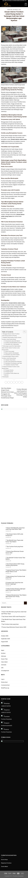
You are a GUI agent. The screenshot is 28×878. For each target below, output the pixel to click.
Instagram (6, 723)
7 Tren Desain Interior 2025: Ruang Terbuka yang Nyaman (15, 564)
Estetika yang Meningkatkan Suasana (13, 342)
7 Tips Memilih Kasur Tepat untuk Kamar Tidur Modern (14, 541)
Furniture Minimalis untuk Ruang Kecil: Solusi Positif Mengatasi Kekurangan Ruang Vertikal (20, 393)
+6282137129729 (6, 706)
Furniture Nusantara (6, 719)
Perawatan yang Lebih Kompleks (12, 354)
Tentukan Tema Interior (10, 359)
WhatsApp (7, 703)
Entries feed (4, 682)
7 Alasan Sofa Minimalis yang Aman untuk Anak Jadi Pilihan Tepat (15, 528)
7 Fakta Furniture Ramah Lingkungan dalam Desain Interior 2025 (15, 589)
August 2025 (4, 641)
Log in (2, 679)
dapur (2, 650)
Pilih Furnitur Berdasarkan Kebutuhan (13, 361)
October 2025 (4, 636)
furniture (9, 9)
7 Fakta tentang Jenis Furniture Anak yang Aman (15, 577)
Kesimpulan (6, 376)
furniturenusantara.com (7, 327)
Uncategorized (5, 670)
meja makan (4, 662)
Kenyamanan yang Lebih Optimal (12, 341)
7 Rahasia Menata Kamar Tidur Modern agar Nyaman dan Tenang (16, 595)
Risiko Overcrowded (9, 351)
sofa (19, 9)
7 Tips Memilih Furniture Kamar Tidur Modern (15, 558)
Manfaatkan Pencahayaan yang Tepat (13, 363)
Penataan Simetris (9, 370)
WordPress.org (5, 688)
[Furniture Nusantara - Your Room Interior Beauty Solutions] (8, 4)
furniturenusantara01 (6, 725)
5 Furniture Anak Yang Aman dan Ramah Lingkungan (14, 583)
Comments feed (5, 685)
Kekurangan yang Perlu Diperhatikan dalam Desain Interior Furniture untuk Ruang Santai (11, 347)
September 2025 (5, 638)
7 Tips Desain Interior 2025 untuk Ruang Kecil (14, 534)
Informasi (15, 9)
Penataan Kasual (9, 371)
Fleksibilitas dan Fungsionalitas (12, 344)
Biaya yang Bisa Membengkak (12, 353)
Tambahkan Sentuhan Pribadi (11, 364)
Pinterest (6, 729)
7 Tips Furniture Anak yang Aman (14, 546)
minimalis (3, 664)
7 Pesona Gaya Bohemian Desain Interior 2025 (15, 552)
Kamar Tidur (4, 659)
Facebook (7, 716)
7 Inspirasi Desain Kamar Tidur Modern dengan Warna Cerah (16, 570)
